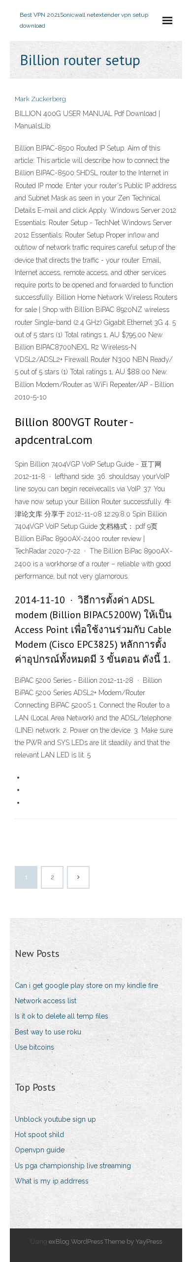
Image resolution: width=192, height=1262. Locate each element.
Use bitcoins (34, 1047)
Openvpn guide (39, 1150)
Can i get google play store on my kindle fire (86, 985)
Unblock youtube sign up (55, 1119)
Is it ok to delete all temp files (61, 1016)
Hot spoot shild (39, 1135)
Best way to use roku (48, 1032)
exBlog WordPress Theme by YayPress (105, 1241)
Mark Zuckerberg (40, 99)
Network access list (45, 1001)
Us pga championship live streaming (73, 1166)
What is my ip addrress (52, 1181)
